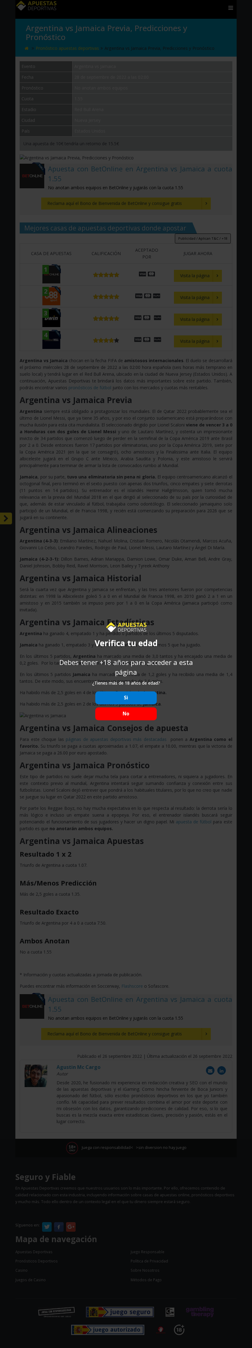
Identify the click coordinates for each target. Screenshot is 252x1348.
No (126, 713)
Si (126, 697)
